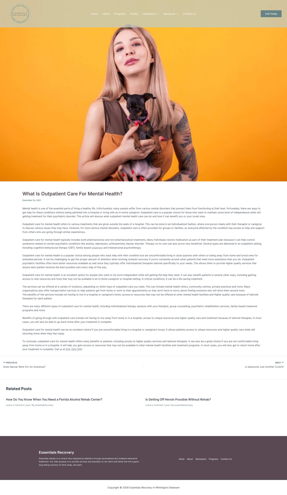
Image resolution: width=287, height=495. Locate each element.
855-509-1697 (74, 349)
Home (94, 13)
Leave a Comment (15, 405)
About (106, 13)
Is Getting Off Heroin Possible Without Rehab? (178, 399)
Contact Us (189, 13)
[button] (157, 14)
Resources (169, 13)
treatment (97, 247)
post (28, 405)
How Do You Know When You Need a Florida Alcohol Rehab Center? (54, 399)
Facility (134, 13)
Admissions (149, 13)
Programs (119, 13)
